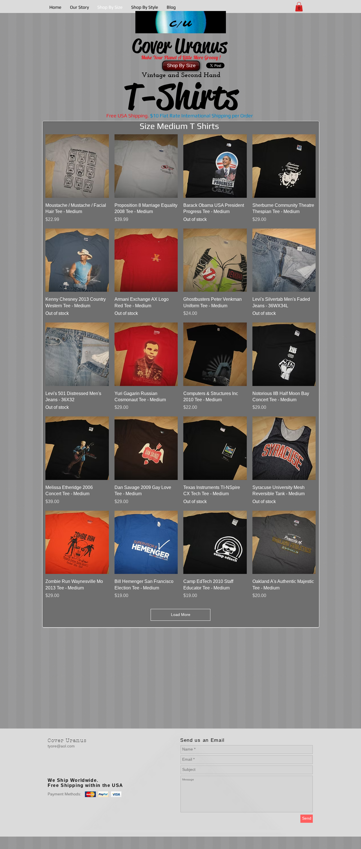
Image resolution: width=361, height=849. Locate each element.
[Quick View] (77, 166)
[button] (299, 6)
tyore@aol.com (61, 746)
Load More (180, 614)
